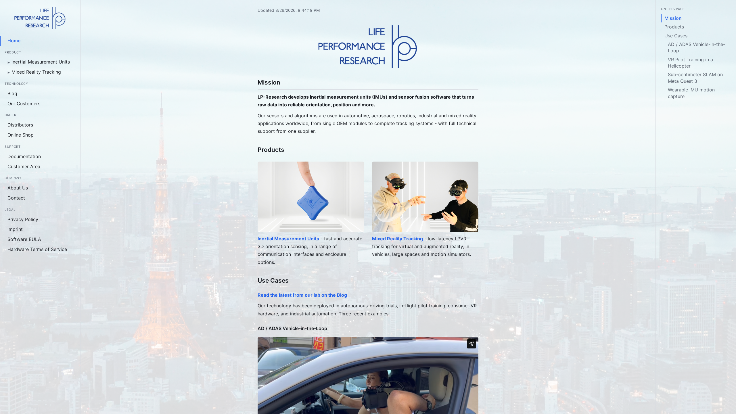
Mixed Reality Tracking (34, 72)
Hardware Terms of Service (37, 249)
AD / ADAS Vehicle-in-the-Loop (696, 47)
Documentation (24, 156)
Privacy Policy (22, 219)
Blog (12, 93)
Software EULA (24, 239)
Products (674, 27)
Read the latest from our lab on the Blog (302, 295)
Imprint (15, 229)
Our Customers (23, 103)
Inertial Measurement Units (38, 62)
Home (13, 40)
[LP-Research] (40, 18)
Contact (16, 198)
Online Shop (20, 135)
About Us (17, 188)
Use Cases (675, 36)
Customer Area (23, 166)
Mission (673, 18)
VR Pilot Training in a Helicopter (690, 63)
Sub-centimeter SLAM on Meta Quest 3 (695, 78)
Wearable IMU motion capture (691, 93)
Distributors (20, 125)
